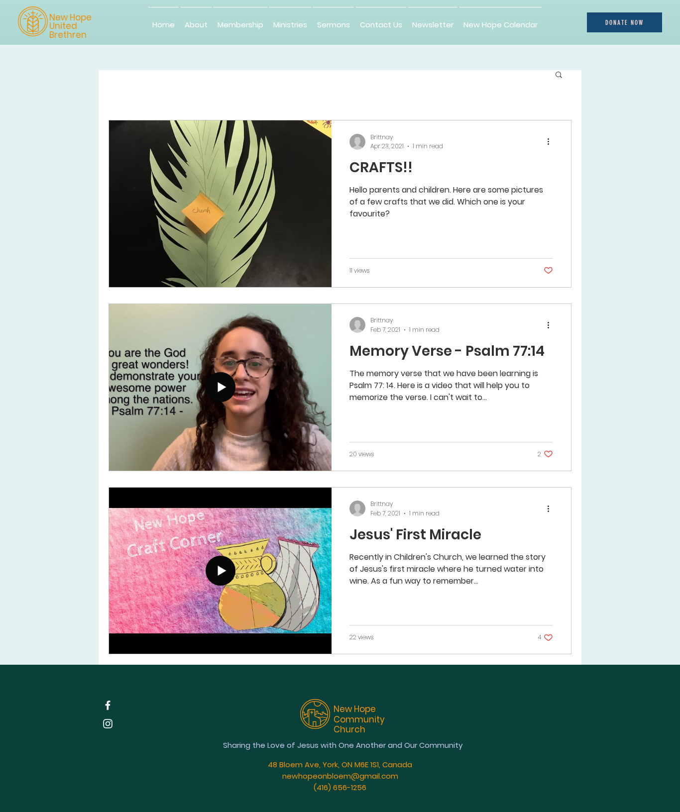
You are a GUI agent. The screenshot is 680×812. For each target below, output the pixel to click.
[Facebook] (108, 705)
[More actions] (552, 142)
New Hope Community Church (359, 719)
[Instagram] (108, 723)
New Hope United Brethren (70, 26)
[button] (559, 75)
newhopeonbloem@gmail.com (340, 776)
